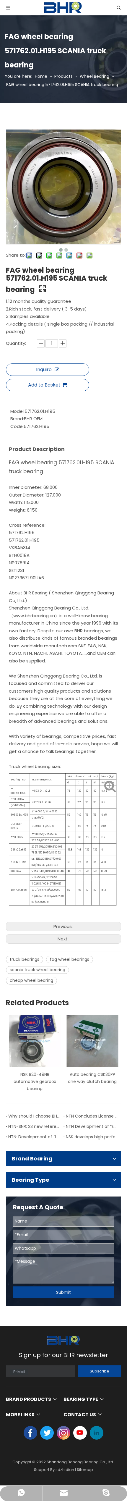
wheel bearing (37, 766)
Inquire (44, 369)
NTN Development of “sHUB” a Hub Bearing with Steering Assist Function (92, 1126)
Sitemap (85, 1469)
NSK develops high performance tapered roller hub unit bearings (92, 1137)
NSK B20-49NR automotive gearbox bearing (35, 1081)
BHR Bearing (36, 593)
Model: (17, 411)
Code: (17, 426)
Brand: (17, 418)
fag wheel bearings (69, 959)
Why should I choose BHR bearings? (34, 1116)
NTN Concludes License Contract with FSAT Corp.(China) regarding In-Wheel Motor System (92, 1116)
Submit (63, 1292)
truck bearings (24, 959)
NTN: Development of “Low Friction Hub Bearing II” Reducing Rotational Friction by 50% (34, 1137)
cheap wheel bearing (31, 980)
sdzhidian (65, 1469)
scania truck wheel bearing (37, 970)
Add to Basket (44, 384)
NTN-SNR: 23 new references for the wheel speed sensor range (34, 1126)
